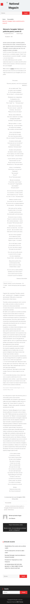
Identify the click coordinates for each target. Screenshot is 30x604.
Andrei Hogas (20, 33)
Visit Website (12, 518)
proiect (12, 68)
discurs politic (19, 506)
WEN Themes (20, 602)
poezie (5, 509)
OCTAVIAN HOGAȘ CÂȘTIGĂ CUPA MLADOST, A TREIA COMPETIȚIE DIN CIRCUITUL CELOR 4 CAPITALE (14, 566)
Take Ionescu (11, 509)
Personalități (8, 502)
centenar (7, 506)
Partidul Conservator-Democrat (16, 507)
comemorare (13, 506)
